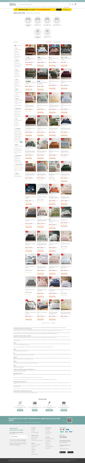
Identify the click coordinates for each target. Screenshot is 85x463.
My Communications (35, 432)
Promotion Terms (48, 441)
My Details (33, 429)
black (19, 385)
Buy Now (35, 410)
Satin (14, 366)
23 (52, 323)
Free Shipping (47, 440)
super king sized (50, 332)
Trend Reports (33, 446)
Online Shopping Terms (49, 446)
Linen (14, 349)
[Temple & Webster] (12, 4)
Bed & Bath (28, 13)
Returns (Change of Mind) (49, 438)
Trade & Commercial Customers (36, 440)
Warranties (47, 443)
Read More (63, 410)
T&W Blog (33, 451)
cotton (22, 343)
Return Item (47, 434)
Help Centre (47, 429)
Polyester (14, 358)
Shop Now (20, 410)
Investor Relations (34, 454)
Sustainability (33, 449)
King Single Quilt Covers (38, 37)
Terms (24, 442)
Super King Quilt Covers (28, 25)
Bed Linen (32, 13)
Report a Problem (48, 432)
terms (39, 422)
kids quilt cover (58, 332)
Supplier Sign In (34, 438)
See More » (16, 153)
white (16, 385)
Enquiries (32, 452)
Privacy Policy (17, 444)
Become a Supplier (34, 437)
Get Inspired (49, 410)
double (43, 332)
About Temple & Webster (35, 444)
